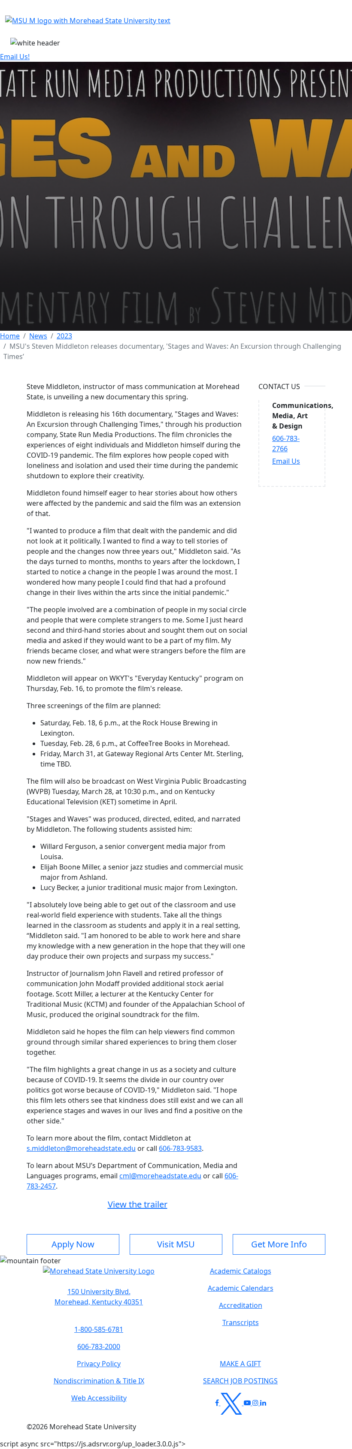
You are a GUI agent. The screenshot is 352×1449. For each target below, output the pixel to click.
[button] (99, 1275)
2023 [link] (64, 336)
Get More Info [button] (279, 1244)
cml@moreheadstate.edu (160, 1175)
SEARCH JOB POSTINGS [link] (240, 1381)
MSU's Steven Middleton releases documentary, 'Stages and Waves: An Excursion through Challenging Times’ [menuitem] (172, 351)
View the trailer (137, 1204)
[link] (99, 1296)
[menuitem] (10, 336)
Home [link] (10, 336)
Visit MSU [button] (176, 1244)
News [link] (38, 336)
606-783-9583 (180, 1148)
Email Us (286, 461)
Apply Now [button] (73, 1244)
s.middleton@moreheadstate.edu (81, 1148)
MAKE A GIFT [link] (240, 1363)
